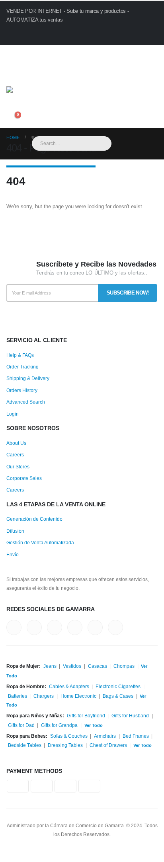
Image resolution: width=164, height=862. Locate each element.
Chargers (43, 696)
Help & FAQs (20, 355)
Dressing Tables (65, 745)
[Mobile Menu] (14, 76)
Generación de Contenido (34, 519)
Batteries (17, 696)
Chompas (124, 666)
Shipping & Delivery (27, 378)
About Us (16, 443)
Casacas (97, 666)
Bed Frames (136, 736)
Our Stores (17, 466)
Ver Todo (93, 725)
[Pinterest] (38, 53)
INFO (29, 35)
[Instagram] (64, 53)
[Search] (123, 143)
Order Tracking (22, 366)
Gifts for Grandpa (59, 725)
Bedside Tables (24, 745)
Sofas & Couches (69, 736)
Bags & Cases (118, 696)
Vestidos (72, 666)
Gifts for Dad (21, 725)
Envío (12, 554)
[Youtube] (51, 53)
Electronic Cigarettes (118, 686)
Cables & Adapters (69, 686)
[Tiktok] (77, 53)
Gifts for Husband (130, 715)
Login (12, 413)
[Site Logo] (54, 100)
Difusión (15, 531)
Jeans (50, 666)
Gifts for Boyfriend (86, 715)
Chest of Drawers (108, 745)
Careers (15, 454)
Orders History (21, 390)
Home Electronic (78, 696)
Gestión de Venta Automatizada (40, 542)
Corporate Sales (24, 478)
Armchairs (105, 736)
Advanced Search (25, 401)
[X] (25, 53)
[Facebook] (12, 53)
